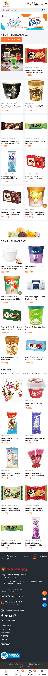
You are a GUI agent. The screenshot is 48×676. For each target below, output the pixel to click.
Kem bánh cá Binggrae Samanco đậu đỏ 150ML (34, 71)
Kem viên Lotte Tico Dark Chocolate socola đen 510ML (10, 213)
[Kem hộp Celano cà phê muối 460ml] (36, 91)
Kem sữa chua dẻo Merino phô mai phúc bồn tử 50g (35, 474)
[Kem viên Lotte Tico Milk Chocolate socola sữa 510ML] (36, 161)
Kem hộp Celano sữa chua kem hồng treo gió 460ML (11, 298)
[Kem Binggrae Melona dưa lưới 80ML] (36, 126)
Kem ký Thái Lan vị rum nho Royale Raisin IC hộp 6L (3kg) (12, 267)
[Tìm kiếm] (43, 10)
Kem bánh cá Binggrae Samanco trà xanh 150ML (10, 509)
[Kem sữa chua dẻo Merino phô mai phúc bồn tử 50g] (36, 458)
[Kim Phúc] (7, 4)
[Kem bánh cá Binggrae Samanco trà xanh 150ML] (12, 493)
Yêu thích (30, 673)
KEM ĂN (6, 369)
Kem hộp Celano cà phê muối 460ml (34, 107)
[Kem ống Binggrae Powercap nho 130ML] (36, 528)
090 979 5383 (37, 4)
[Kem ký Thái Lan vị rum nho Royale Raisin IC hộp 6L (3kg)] (12, 255)
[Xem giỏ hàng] (46, 4)
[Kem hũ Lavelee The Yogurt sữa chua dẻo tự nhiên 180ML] (12, 91)
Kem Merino (5, 373)
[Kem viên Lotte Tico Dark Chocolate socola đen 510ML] (12, 197)
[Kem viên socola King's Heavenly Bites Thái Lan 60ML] (12, 126)
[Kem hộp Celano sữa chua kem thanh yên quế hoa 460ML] (36, 197)
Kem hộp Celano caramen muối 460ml (11, 358)
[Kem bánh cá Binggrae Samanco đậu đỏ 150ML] (36, 55)
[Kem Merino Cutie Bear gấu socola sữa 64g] (12, 458)
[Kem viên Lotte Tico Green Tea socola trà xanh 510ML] (12, 315)
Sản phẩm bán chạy (32, 68)
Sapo (29, 667)
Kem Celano (29, 103)
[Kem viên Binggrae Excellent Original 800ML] (36, 285)
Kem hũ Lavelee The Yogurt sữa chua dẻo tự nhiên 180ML (11, 107)
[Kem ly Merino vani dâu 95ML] (36, 388)
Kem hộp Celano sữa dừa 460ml (35, 328)
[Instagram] (15, 615)
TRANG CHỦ (6, 626)
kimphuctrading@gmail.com (17, 610)
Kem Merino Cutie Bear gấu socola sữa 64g (11, 474)
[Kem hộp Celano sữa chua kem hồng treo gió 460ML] (12, 285)
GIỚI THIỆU (5, 629)
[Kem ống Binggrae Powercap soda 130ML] (12, 161)
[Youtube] (10, 615)
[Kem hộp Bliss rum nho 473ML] (36, 255)
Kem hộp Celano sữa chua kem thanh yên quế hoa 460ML (35, 213)
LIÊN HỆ (4, 639)
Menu (6, 675)
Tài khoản (42, 675)
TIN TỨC (4, 636)
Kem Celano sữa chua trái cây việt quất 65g (35, 439)
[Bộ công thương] (24, 655)
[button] (22, 27)
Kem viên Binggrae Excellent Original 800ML (36, 298)
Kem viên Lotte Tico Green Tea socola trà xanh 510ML (11, 328)
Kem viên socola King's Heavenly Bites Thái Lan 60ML (10, 142)
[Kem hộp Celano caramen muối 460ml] (12, 345)
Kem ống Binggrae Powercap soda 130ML (9, 178)
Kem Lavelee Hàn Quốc (9, 103)
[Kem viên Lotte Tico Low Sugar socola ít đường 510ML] (36, 345)
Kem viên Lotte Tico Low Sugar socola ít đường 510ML (34, 358)
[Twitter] (6, 615)
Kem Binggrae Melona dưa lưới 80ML (35, 142)
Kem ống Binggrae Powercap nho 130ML (33, 544)
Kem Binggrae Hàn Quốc (32, 373)
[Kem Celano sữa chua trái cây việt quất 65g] (36, 423)
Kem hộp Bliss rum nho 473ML (34, 267)
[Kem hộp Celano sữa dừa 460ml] (36, 315)
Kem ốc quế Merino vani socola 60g (10, 439)
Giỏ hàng (19, 673)
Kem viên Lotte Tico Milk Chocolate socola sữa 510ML (34, 178)
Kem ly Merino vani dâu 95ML (34, 404)
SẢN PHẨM (5, 633)
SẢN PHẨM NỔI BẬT (13, 241)
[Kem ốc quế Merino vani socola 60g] (12, 423)
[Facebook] (2, 615)
